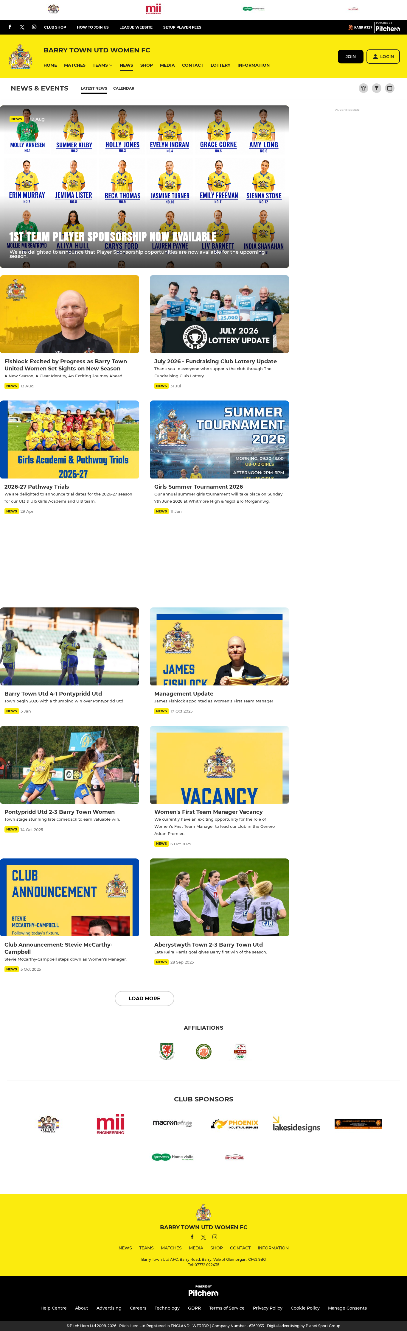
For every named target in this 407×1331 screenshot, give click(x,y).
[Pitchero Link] (388, 29)
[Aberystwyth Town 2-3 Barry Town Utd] (219, 897)
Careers (138, 1308)
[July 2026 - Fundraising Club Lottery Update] (219, 314)
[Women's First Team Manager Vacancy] (219, 765)
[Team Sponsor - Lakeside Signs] (296, 1125)
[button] (50, 65)
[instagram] (34, 27)
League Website (136, 27)
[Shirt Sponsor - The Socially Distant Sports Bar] (53, 10)
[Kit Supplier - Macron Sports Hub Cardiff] (172, 1125)
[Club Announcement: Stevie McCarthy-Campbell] (69, 897)
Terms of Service (227, 1308)
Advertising (109, 1308)
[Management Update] (219, 646)
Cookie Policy (305, 1308)
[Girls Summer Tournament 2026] (219, 439)
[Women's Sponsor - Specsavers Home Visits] (253, 10)
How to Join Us (93, 27)
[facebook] (10, 27)
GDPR (194, 1308)
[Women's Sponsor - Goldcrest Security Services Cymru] (358, 1125)
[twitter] (22, 27)
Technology (167, 1308)
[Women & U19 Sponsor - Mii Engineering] (153, 10)
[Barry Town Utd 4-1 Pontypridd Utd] (69, 646)
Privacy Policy (267, 1308)
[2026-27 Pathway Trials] (69, 439)
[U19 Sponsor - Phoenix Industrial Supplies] (234, 1125)
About (81, 1308)
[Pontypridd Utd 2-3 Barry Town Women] (69, 765)
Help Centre (54, 1308)
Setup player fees (182, 27)
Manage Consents (347, 1308)
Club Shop (55, 27)
